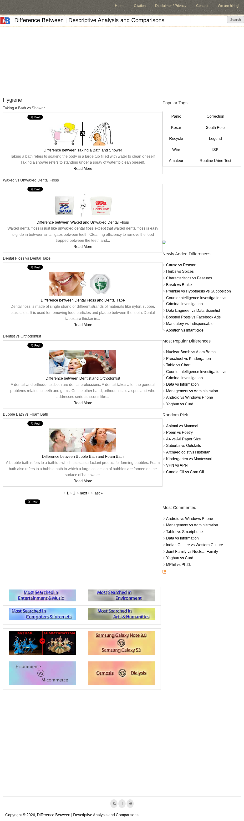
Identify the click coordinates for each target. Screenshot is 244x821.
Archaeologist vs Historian (188, 452)
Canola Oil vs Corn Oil (185, 472)
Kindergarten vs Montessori (189, 459)
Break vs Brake (179, 285)
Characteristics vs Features (189, 278)
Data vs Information (182, 384)
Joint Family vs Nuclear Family (192, 551)
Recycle (176, 138)
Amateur (176, 161)
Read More (82, 168)
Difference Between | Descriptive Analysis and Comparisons (89, 20)
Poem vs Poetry (179, 432)
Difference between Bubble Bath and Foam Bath (83, 456)
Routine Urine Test (215, 161)
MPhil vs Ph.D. (178, 565)
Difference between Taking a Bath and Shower (83, 150)
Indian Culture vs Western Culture (194, 545)
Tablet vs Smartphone (184, 532)
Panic (176, 116)
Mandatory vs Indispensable (190, 324)
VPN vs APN (177, 465)
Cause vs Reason (181, 265)
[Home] (5, 21)
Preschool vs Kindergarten (188, 359)
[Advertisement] (122, 60)
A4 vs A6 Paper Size (183, 439)
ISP (215, 150)
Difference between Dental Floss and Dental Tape (83, 300)
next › (84, 493)
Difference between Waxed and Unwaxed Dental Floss (82, 222)
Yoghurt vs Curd (179, 404)
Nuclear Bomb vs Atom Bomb (191, 352)
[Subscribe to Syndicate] (164, 572)
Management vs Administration (192, 391)
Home (119, 6)
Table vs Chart (178, 365)
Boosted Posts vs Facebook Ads (193, 317)
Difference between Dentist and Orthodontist (83, 378)
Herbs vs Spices (180, 271)
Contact (202, 6)
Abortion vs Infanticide (184, 330)
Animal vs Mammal (182, 426)
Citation (140, 6)
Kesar (176, 128)
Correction (215, 116)
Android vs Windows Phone (189, 397)
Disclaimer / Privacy (171, 6)
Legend (215, 138)
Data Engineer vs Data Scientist (193, 310)
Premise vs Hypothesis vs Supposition (198, 291)
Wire (176, 150)
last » (98, 493)
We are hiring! (228, 6)
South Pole (215, 128)
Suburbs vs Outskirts (183, 445)
